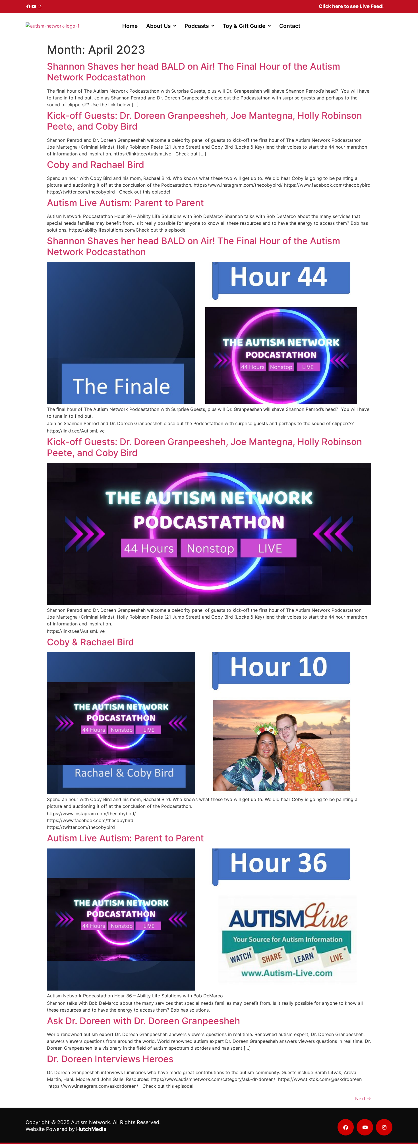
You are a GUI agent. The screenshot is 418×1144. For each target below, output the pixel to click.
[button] (161, 26)
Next (363, 1098)
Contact (289, 26)
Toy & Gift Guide (244, 26)
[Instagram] (39, 6)
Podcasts (197, 26)
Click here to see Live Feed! (351, 6)
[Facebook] (28, 6)
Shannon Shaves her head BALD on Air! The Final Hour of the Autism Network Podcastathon (193, 72)
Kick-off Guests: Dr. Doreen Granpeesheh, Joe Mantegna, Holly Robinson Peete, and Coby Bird (204, 121)
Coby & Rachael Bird (90, 642)
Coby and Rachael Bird (95, 164)
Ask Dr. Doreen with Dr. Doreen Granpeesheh (143, 1020)
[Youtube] (34, 6)
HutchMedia (91, 1129)
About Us (158, 26)
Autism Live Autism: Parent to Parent (125, 202)
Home (130, 26)
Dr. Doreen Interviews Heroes (110, 1058)
